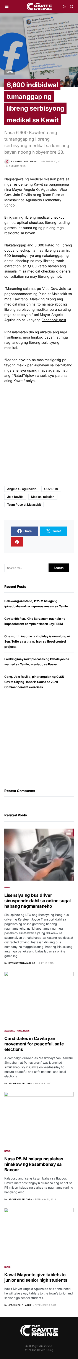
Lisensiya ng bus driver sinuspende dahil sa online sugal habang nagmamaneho (37, 901)
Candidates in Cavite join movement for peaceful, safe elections (34, 1044)
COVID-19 (51, 489)
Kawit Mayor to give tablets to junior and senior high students (35, 1277)
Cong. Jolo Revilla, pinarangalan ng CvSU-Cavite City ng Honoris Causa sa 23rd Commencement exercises (35, 682)
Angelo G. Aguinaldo (21, 489)
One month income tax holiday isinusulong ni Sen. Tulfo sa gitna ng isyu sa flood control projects (37, 641)
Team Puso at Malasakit (24, 504)
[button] (6, 6)
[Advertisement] (39, 435)
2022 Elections (13, 1030)
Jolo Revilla (15, 496)
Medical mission (43, 496)
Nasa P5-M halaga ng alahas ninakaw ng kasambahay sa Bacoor (33, 1164)
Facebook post (54, 320)
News (9, 72)
